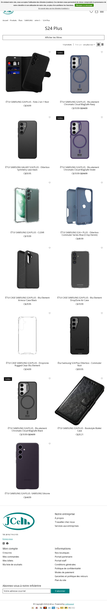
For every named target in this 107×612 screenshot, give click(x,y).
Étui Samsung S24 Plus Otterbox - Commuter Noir (80, 364)
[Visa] (49, 608)
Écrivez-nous (8, 539)
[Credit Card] (41, 608)
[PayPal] (62, 608)
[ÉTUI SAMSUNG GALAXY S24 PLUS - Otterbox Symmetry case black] (27, 139)
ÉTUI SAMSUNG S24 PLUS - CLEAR (27, 232)
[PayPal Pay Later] (66, 608)
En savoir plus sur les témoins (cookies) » (53, 8)
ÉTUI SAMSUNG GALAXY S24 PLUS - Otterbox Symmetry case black (27, 168)
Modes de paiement (64, 572)
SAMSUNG (28, 20)
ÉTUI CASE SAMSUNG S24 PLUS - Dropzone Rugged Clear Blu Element (27, 364)
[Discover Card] (57, 608)
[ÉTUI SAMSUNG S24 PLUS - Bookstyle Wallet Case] (79, 400)
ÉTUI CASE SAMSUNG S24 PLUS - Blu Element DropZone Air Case (79, 299)
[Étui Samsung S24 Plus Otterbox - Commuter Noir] (79, 335)
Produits (13, 20)
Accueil (5, 20)
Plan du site (60, 580)
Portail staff (60, 560)
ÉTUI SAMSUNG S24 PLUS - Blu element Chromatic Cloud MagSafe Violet (79, 168)
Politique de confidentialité (68, 568)
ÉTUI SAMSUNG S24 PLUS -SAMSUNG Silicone (27, 493)
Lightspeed (69, 604)
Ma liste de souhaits (12, 564)
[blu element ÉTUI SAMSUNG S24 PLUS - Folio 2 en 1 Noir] (27, 74)
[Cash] (32, 608)
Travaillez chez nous (65, 522)
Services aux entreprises (67, 525)
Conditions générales (65, 564)
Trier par (78, 44)
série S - (38, 20)
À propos (59, 518)
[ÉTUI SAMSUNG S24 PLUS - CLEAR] (27, 205)
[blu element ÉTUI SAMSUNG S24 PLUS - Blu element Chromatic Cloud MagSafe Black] (27, 400)
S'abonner (60, 591)
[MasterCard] (45, 608)
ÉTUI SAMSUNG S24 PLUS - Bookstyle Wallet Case (79, 429)
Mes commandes (11, 556)
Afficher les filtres (53, 37)
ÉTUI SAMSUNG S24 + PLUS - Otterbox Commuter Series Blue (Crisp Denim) (80, 233)
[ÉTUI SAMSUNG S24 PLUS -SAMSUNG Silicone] (27, 466)
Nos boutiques (62, 552)
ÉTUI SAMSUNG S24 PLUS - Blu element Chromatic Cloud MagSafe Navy (79, 103)
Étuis (20, 20)
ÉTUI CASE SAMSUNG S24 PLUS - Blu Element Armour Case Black (27, 299)
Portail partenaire (63, 556)
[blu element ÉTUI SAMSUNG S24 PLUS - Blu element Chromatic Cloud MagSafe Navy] (79, 74)
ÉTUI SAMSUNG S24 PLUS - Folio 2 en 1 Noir (27, 101)
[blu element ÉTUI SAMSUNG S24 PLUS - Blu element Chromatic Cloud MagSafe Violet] (79, 139)
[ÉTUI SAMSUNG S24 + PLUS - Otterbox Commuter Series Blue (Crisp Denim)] (79, 205)
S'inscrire (7, 552)
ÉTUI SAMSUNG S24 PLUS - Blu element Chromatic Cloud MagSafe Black (27, 429)
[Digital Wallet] (72, 608)
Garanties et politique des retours (71, 576)
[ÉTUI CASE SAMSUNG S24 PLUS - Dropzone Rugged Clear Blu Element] (27, 335)
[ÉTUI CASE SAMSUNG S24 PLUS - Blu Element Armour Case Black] (27, 270)
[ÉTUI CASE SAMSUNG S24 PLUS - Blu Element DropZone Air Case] (79, 270)
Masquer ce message (84, 5)
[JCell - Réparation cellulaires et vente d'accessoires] (8, 11)
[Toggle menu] (101, 11)
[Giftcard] (36, 608)
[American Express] (53, 608)
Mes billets (8, 560)
